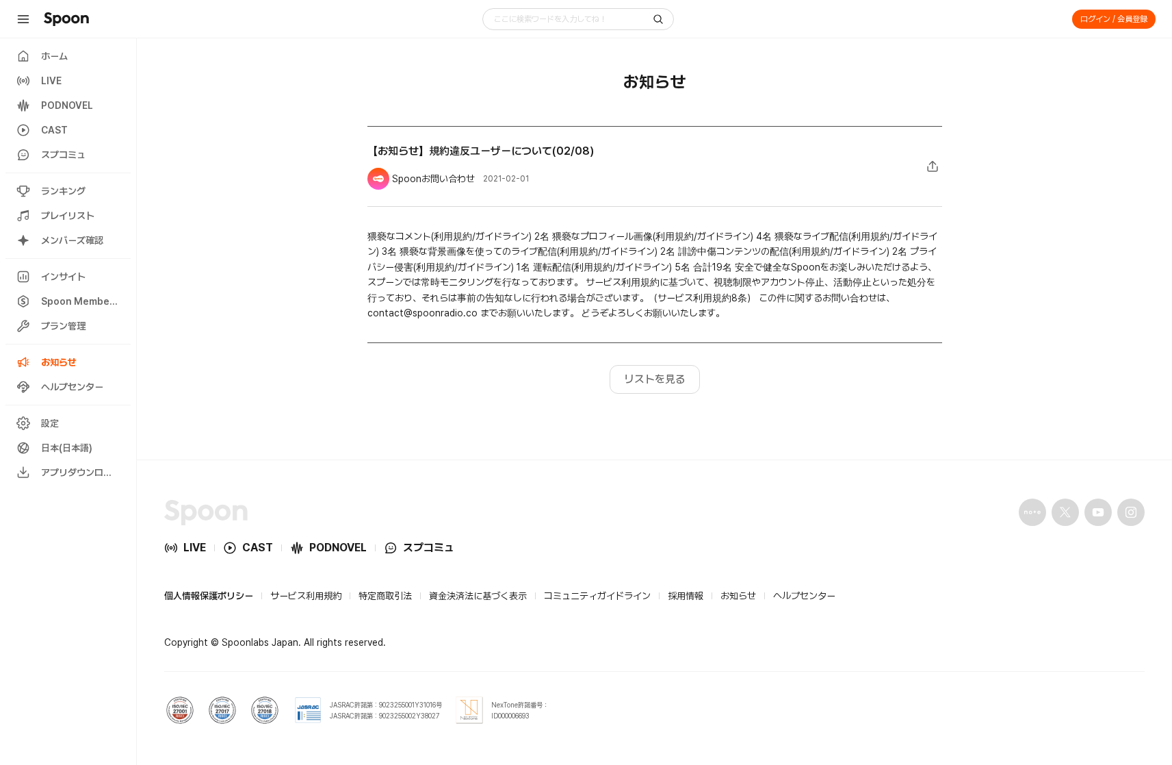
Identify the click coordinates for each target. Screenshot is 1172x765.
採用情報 (685, 595)
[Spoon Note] (1032, 512)
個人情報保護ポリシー (208, 595)
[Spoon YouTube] (1098, 512)
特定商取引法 (385, 595)
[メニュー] (23, 19)
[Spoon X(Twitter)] (1065, 512)
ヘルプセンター (804, 595)
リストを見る (655, 379)
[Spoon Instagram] (1131, 512)
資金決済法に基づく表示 (478, 595)
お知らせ (738, 595)
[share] (932, 166)
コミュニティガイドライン (597, 595)
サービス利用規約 (305, 595)
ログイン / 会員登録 (1113, 19)
